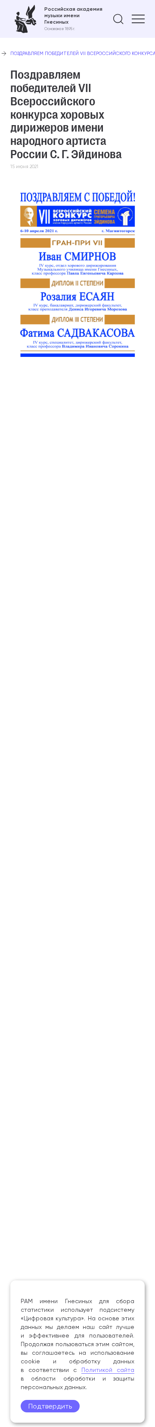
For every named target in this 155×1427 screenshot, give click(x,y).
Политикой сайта (108, 1369)
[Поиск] (118, 18)
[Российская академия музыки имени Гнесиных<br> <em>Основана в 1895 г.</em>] (56, 19)
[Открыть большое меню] (138, 19)
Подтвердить (50, 1406)
